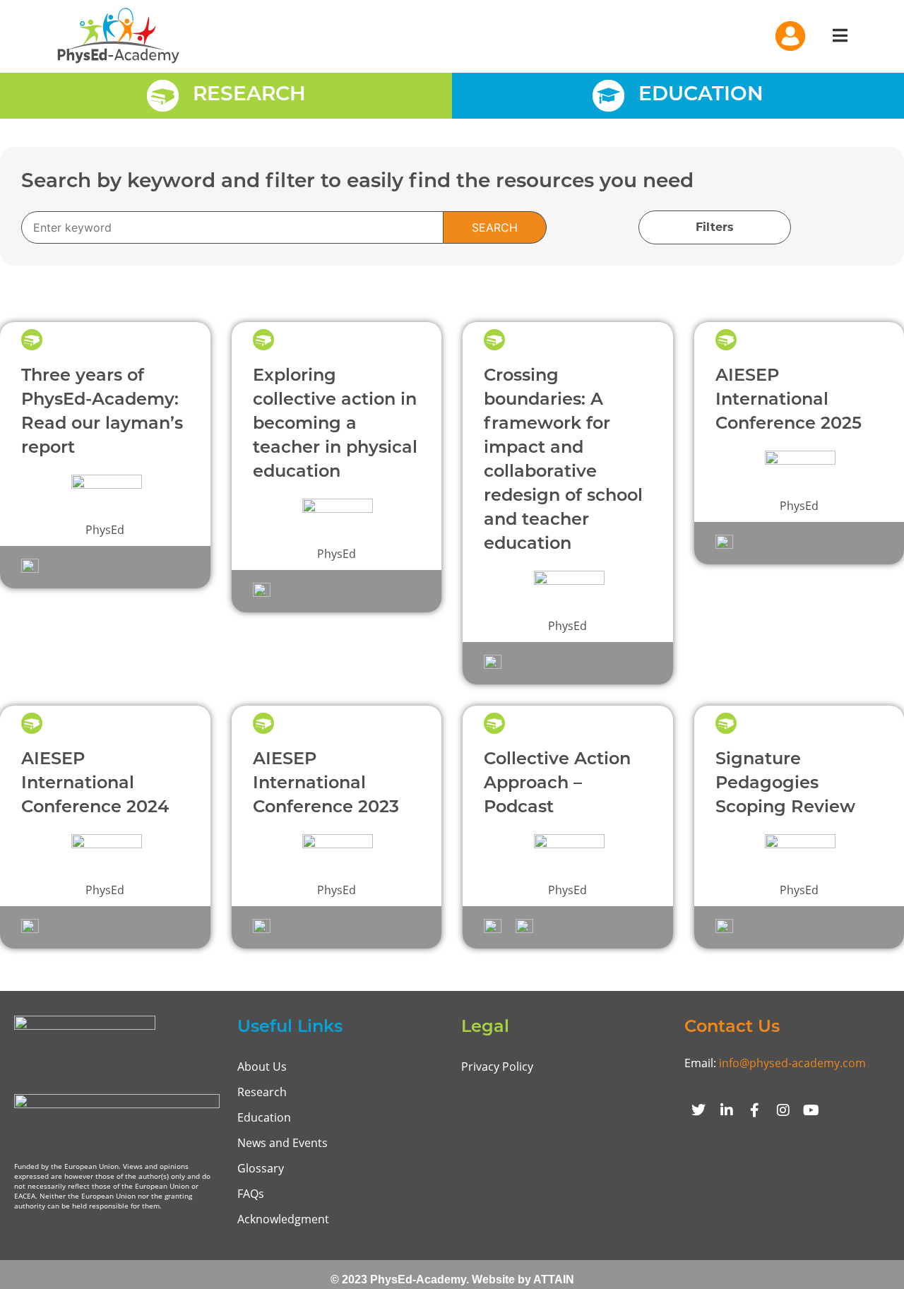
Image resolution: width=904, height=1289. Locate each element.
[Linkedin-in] (727, 1110)
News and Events (282, 1143)
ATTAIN (553, 1279)
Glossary (260, 1168)
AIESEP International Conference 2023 (326, 784)
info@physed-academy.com (792, 1063)
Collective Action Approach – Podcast (557, 784)
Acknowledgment (283, 1219)
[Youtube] (811, 1110)
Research (262, 1092)
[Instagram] (783, 1110)
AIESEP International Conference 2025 (788, 400)
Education (264, 1117)
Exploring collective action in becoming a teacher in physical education (335, 424)
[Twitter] (698, 1110)
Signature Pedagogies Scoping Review (785, 784)
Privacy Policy (497, 1066)
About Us (262, 1066)
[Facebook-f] (755, 1110)
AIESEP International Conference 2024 (95, 784)
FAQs (250, 1193)
